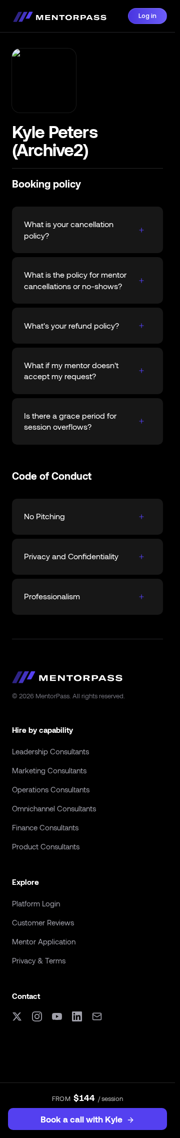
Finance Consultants (45, 827)
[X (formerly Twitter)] (17, 1016)
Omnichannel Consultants (54, 808)
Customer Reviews (43, 922)
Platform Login (36, 903)
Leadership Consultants (50, 751)
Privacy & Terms (39, 960)
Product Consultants (46, 846)
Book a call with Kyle (81, 1119)
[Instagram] (37, 1016)
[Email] (97, 1016)
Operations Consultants (51, 789)
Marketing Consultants (49, 770)
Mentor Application (44, 941)
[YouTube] (57, 1016)
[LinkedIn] (77, 1016)
